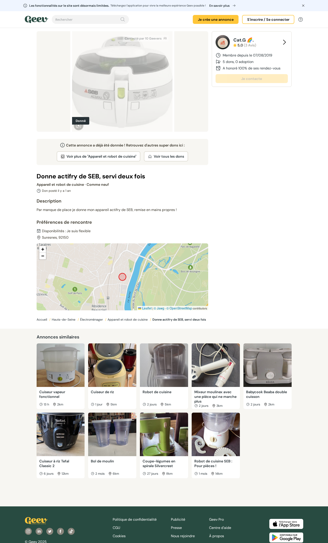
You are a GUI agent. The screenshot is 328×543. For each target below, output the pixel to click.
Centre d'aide (220, 527)
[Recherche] (122, 19)
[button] (42, 249)
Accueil (42, 319)
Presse (176, 527)
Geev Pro (216, 519)
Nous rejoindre (183, 536)
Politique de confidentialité (135, 519)
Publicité (178, 519)
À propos (216, 536)
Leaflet (146, 308)
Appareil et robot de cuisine (128, 319)
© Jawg (159, 308)
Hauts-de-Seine (64, 319)
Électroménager (92, 319)
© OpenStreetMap (179, 308)
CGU (116, 527)
